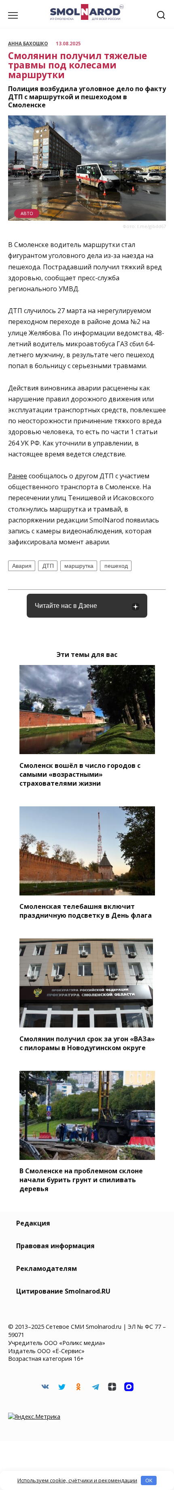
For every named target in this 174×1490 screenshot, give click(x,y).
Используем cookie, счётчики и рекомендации (77, 1480)
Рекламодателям (46, 1268)
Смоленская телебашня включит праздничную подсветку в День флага (85, 911)
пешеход (116, 566)
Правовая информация (55, 1245)
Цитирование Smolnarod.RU (63, 1291)
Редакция (33, 1223)
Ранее (17, 475)
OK (149, 1480)
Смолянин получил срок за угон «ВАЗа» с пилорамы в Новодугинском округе (87, 1043)
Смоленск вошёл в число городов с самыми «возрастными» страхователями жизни (79, 774)
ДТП (48, 566)
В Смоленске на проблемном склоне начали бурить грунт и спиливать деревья (81, 1179)
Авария (22, 566)
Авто (27, 213)
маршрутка (78, 566)
